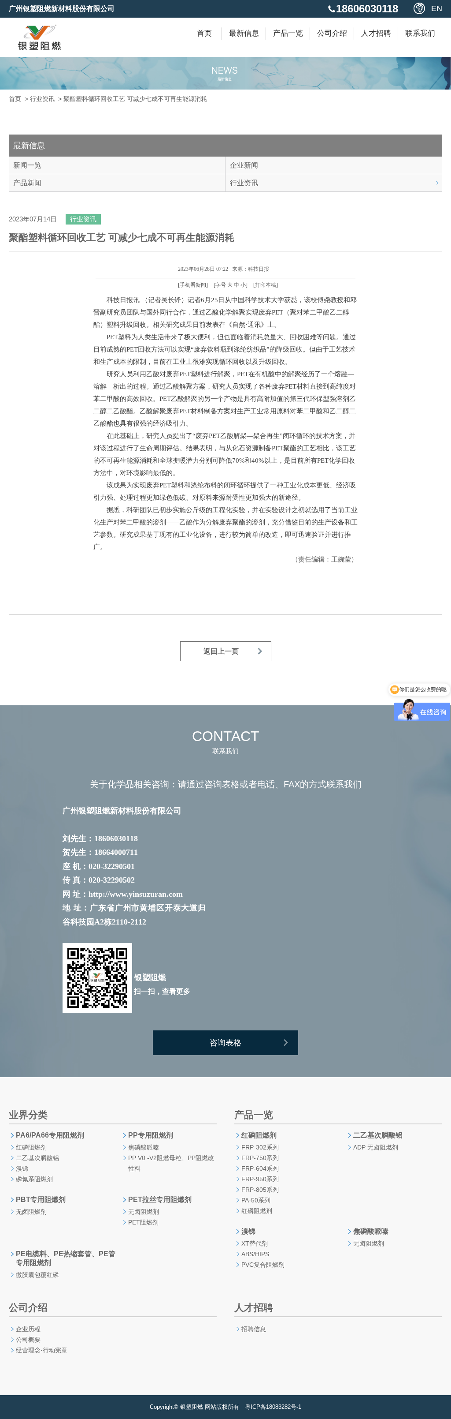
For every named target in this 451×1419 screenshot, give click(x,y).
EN (436, 8)
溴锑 (22, 1168)
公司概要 (28, 1339)
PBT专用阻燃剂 (41, 1199)
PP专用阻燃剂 (150, 1135)
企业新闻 (244, 165)
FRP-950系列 (260, 1179)
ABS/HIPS (255, 1254)
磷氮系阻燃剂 (34, 1179)
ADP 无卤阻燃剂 (375, 1147)
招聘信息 (253, 1329)
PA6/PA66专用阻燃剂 (50, 1135)
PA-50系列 (255, 1200)
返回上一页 (221, 651)
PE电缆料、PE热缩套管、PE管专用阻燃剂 (65, 1258)
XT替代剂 (254, 1243)
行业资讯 (42, 98)
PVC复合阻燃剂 (263, 1264)
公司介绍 (332, 33)
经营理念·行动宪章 (41, 1350)
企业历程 (28, 1329)
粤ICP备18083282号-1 (273, 1407)
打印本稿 (265, 285)
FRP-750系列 (260, 1157)
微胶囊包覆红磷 (37, 1274)
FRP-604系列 (260, 1168)
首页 (204, 33)
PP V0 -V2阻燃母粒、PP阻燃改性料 (171, 1163)
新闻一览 (27, 165)
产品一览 (288, 33)
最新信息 (244, 33)
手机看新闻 (193, 285)
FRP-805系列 (260, 1189)
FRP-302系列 (260, 1147)
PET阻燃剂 (143, 1222)
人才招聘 (376, 33)
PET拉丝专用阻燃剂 (160, 1199)
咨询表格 (225, 1042)
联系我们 (420, 33)
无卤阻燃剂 (31, 1211)
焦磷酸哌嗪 (143, 1147)
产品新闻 (27, 183)
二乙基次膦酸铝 (37, 1157)
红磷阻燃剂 (31, 1147)
